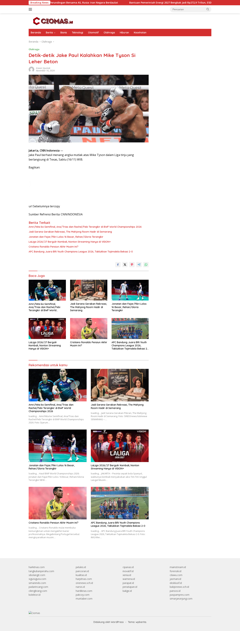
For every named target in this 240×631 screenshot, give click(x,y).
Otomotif (93, 32)
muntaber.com (84, 598)
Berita (49, 32)
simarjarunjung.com (181, 598)
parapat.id (128, 583)
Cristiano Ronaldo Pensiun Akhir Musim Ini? (53, 246)
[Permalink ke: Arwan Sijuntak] (31, 69)
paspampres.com (179, 594)
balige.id (127, 590)
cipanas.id (128, 567)
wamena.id (129, 579)
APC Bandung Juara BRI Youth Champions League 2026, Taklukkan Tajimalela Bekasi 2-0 (81, 251)
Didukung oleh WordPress (108, 622)
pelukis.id (81, 567)
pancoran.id (82, 571)
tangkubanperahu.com (41, 571)
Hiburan (124, 32)
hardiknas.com (84, 590)
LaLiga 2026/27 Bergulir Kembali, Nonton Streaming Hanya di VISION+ (70, 241)
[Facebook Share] (118, 264)
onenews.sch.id (84, 583)
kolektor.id (34, 594)
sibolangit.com (37, 575)
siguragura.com (37, 579)
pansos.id (175, 590)
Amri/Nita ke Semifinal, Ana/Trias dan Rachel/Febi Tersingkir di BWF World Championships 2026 (85, 226)
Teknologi (77, 32)
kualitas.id (81, 575)
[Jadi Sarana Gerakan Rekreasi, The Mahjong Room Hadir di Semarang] (88, 290)
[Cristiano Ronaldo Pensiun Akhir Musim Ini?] (88, 328)
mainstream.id (178, 567)
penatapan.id (130, 586)
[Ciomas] (53, 21)
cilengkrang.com (38, 590)
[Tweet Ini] (125, 264)
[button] (207, 9)
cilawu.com (176, 575)
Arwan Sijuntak (43, 68)
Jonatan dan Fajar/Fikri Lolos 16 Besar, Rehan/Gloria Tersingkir (66, 236)
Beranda (36, 32)
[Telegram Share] (139, 264)
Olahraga (109, 32)
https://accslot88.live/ (166, 86)
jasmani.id (175, 579)
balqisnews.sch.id (179, 586)
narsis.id (80, 586)
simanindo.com (37, 583)
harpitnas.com (84, 579)
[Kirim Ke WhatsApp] (146, 264)
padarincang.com (38, 586)
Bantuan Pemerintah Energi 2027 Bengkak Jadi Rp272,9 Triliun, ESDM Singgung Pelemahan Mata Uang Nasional (171, 2)
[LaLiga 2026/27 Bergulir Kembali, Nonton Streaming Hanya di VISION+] (47, 328)
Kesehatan (140, 32)
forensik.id (175, 571)
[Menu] (31, 9)
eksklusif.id (176, 583)
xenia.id (127, 575)
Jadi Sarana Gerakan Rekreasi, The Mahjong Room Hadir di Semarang (70, 231)
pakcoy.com (82, 594)
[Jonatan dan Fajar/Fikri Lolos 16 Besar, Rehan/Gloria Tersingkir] (130, 290)
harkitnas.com (37, 567)
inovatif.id (128, 571)
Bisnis (63, 32)
